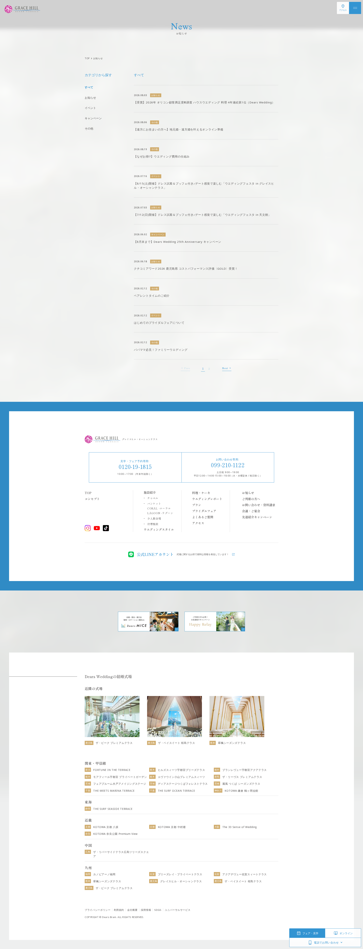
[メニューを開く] (355, 8)
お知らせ (90, 97)
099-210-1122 (228, 465)
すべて (89, 87)
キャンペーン (93, 118)
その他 (89, 128)
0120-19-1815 (135, 466)
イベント (90, 108)
